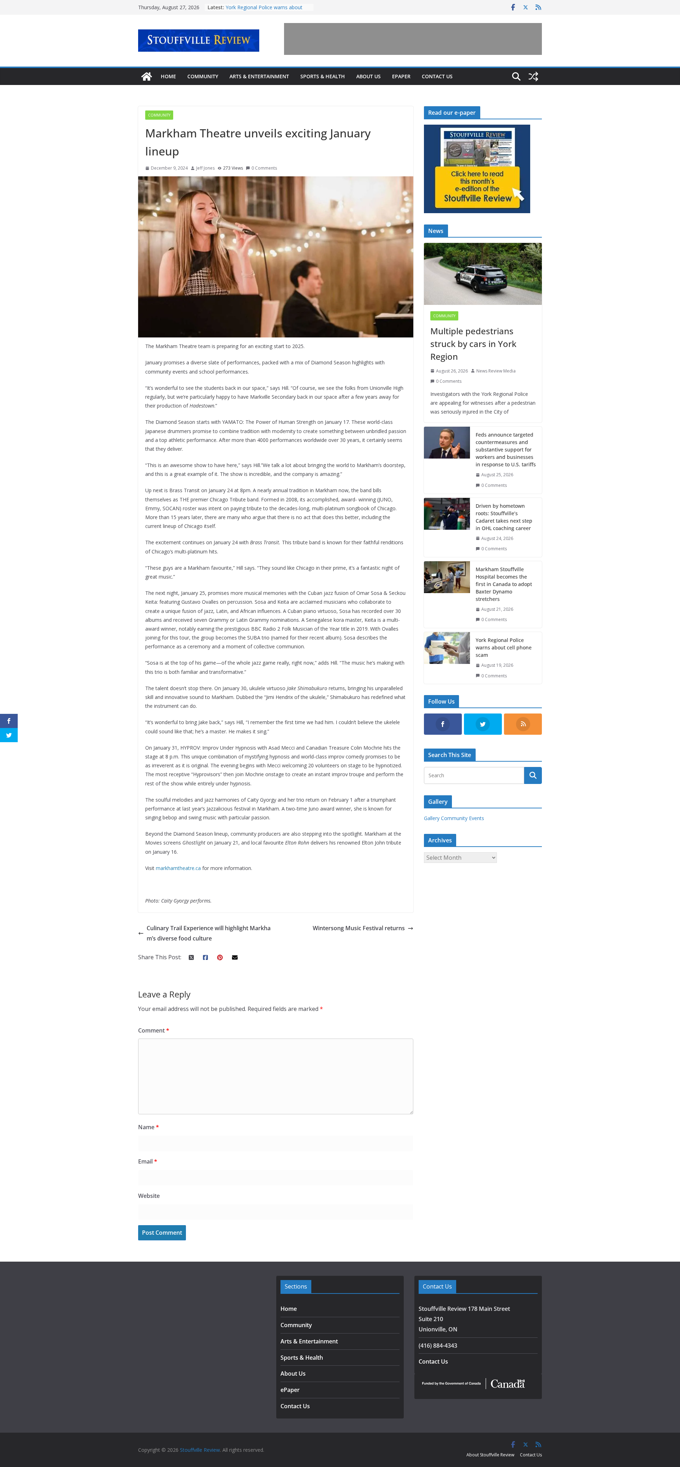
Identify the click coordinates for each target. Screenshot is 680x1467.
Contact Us (437, 76)
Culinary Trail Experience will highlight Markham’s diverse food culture (209, 933)
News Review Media (496, 371)
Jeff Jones (205, 168)
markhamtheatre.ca (178, 868)
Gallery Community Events (454, 818)
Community (202, 76)
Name (148, 1127)
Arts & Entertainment (259, 76)
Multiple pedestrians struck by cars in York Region (473, 343)
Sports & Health (322, 76)
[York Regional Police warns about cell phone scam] (447, 658)
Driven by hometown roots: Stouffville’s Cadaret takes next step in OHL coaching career (504, 516)
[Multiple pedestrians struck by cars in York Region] (483, 274)
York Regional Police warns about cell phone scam (504, 647)
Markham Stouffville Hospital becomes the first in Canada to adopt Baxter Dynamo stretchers (504, 584)
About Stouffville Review (490, 1455)
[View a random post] (533, 76)
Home (168, 76)
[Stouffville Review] (146, 76)
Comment (153, 1030)
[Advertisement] (413, 39)
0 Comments (264, 168)
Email (147, 1161)
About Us (368, 76)
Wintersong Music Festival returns (359, 928)
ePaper (401, 76)
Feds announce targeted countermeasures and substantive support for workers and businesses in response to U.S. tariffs (506, 449)
